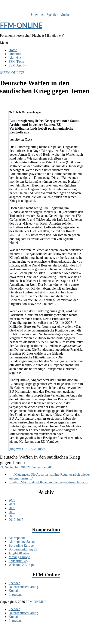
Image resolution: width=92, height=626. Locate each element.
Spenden (52, 14)
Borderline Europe (21, 545)
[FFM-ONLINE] (12, 72)
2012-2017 (16, 519)
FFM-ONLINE (21, 25)
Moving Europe (19, 557)
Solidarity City (18, 561)
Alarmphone (17, 538)
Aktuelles (15, 57)
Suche (65, 14)
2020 (12, 508)
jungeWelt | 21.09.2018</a (27, 449)
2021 (12, 504)
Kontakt (14, 590)
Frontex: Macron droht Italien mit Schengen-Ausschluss (48, 482)
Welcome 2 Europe (21, 565)
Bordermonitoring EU (23, 549)
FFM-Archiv (17, 65)
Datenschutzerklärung (23, 587)
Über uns (37, 14)
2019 (12, 512)
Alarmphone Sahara (22, 541)
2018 (12, 516)
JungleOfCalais (19, 553)
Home (13, 50)
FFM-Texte (16, 61)
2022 (12, 500)
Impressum (16, 594)
